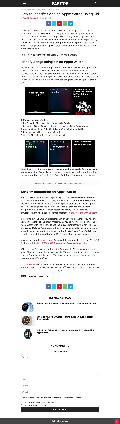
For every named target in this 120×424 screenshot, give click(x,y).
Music (41, 276)
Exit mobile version (60, 421)
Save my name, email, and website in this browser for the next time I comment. (53, 398)
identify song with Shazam (83, 213)
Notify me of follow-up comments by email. (39, 402)
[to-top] (117, 420)
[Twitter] (54, 23)
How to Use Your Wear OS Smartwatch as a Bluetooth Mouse (66, 303)
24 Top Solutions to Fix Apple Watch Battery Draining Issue (63, 183)
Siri (47, 276)
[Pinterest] (59, 23)
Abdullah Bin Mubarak (30, 18)
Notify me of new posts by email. (35, 405)
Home (23, 9)
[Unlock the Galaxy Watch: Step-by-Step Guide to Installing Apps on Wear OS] (28, 334)
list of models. (62, 243)
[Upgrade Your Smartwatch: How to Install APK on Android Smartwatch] (28, 321)
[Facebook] (48, 23)
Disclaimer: (30, 264)
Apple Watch (32, 276)
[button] (24, 3)
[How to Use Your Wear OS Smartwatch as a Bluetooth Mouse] (28, 307)
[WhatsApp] (65, 23)
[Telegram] (70, 23)
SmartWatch (31, 9)
